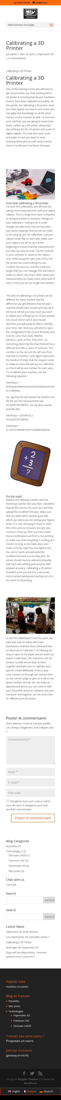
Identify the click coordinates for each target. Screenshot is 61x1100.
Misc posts (15, 871)
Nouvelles (11, 846)
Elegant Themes (28, 1079)
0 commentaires (17, 58)
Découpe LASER (17, 855)
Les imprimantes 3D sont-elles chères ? (27, 937)
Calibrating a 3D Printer (19, 942)
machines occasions (17, 986)
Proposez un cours (19, 1041)
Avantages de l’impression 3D (22, 947)
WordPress (30, 1083)
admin (13, 54)
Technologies (13, 851)
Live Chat (11, 884)
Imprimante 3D (45, 54)
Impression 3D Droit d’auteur (22, 931)
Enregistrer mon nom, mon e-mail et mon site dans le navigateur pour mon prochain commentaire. (28, 805)
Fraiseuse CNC (17, 860)
